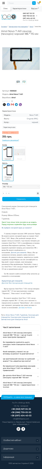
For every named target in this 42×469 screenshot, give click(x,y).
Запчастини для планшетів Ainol (14, 319)
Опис (5, 9)
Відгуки (35, 8)
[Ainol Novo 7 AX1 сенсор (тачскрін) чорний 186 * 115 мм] (21, 58)
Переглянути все (9, 127)
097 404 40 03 (29, 18)
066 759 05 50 (29, 16)
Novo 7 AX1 (14, 315)
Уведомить (21, 199)
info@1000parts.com (21, 419)
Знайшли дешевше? (10, 140)
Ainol (8, 315)
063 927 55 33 (28, 13)
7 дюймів (23, 315)
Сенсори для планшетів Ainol (23, 317)
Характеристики (19, 9)
